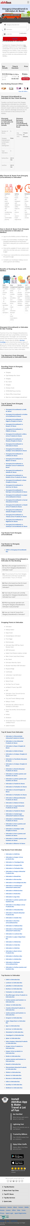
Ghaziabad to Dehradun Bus (14, 1032)
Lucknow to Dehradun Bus (14, 982)
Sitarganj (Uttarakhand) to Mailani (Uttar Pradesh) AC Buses (16, 476)
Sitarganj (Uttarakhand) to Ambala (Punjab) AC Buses (14, 510)
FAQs (18, 1210)
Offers (14, 1210)
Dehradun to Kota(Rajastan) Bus (16, 882)
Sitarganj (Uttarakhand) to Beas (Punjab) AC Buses (16, 481)
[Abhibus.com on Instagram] (16, 1181)
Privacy (2, 1213)
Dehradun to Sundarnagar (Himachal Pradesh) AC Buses (15, 815)
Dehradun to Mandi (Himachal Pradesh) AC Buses (15, 769)
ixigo (7, 1221)
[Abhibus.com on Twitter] (11, 1181)
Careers (8, 1210)
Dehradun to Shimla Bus (13, 942)
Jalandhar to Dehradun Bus (14, 986)
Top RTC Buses (9, 1194)
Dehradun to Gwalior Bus (14, 918)
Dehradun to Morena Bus (14, 879)
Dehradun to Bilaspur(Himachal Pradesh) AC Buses (15, 798)
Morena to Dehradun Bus (14, 1078)
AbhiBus (2, 1221)
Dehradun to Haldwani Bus (14, 926)
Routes (10, 1207)
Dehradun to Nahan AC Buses (15, 803)
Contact (20, 1207)
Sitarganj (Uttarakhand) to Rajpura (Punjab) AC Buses (14, 420)
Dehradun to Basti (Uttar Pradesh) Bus (14, 952)
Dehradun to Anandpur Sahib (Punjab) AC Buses (15, 829)
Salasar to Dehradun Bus (13, 1005)
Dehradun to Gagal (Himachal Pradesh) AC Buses (15, 807)
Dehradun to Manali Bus (13, 876)
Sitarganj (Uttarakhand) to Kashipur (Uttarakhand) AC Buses (16, 449)
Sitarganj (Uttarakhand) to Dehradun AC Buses (14, 445)
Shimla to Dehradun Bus (13, 1072)
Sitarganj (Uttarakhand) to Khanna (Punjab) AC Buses (14, 440)
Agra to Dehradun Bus (13, 1026)
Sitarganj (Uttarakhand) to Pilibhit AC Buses (14, 430)
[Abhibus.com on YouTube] (13, 1181)
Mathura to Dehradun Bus (14, 989)
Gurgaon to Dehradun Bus (14, 1018)
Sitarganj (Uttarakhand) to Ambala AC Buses (14, 471)
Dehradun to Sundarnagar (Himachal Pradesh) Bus (14, 886)
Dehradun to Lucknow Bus (14, 934)
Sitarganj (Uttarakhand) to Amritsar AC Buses (14, 486)
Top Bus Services (9, 1198)
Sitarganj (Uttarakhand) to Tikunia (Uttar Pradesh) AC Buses (16, 515)
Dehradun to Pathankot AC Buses (16, 787)
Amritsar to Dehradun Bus (14, 1029)
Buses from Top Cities (11, 1190)
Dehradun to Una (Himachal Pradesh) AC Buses (14, 742)
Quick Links (8, 1201)
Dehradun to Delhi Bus (13, 854)
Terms (24, 1210)
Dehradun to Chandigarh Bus (15, 862)
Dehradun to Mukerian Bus (14, 890)
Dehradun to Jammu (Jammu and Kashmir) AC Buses (16, 779)
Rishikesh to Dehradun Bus (14, 1088)
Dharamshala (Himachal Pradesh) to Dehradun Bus (16, 1068)
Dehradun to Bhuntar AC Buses (15, 843)
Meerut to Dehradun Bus (13, 1075)
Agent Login (9, 1213)
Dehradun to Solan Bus (13, 945)
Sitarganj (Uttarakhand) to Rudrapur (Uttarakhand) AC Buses (16, 491)
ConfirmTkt (14, 1221)
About (15, 1207)
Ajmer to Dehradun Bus (13, 1038)
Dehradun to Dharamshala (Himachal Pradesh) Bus (14, 929)
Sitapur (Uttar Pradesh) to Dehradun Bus (14, 1047)
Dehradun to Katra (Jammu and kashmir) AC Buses (16, 824)
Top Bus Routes (9, 1187)
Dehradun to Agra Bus (13, 897)
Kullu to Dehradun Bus (13, 1081)
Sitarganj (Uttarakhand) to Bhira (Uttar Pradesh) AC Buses (16, 435)
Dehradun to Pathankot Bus (14, 868)
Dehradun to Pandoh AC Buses (15, 783)
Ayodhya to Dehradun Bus (14, 1084)
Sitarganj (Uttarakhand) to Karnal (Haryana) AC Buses (16, 501)
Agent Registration (20, 1213)
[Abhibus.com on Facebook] (8, 1181)
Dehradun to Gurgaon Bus (14, 865)
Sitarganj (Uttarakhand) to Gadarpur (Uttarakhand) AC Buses (16, 525)
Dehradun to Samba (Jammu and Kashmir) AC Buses (16, 774)
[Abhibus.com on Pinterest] (22, 1181)
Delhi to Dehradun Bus (13, 979)
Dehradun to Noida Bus (13, 893)
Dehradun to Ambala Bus (13, 959)
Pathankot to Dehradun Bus (14, 992)
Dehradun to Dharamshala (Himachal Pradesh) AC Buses (15, 737)
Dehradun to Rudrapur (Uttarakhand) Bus (13, 963)
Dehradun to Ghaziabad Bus (14, 910)
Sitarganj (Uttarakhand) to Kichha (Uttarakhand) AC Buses (16, 415)
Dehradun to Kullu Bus (13, 948)
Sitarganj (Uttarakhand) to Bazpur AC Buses (14, 425)
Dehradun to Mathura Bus (14, 956)
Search (14, 39)
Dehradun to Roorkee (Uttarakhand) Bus (12, 921)
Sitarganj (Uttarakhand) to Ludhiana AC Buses (14, 454)
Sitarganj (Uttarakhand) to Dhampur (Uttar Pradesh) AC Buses (15, 465)
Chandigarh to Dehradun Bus (15, 1035)
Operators (3, 1207)
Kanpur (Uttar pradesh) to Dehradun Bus (14, 1052)
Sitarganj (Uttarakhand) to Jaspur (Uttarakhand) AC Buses (16, 496)
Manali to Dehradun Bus (13, 1064)
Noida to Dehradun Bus (13, 1056)
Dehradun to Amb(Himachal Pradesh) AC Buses (14, 819)
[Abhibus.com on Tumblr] (19, 1181)
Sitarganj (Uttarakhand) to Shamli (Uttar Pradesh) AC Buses (16, 505)
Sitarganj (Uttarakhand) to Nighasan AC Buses (14, 520)
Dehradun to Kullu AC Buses (14, 751)
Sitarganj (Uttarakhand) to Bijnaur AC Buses (14, 459)
